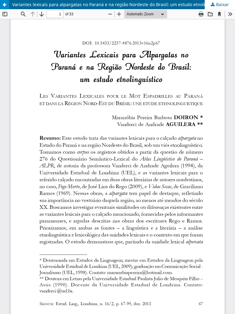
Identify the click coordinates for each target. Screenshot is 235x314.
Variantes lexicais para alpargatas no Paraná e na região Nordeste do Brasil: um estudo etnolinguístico (118, 4)
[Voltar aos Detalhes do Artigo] (4, 4)
